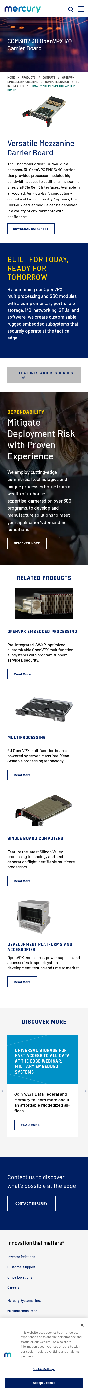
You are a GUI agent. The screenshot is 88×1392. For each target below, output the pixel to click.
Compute (49, 77)
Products (29, 77)
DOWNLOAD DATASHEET (31, 228)
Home (11, 77)
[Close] (82, 1325)
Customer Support (21, 1267)
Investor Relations (21, 1257)
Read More (30, 1125)
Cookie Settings (44, 1369)
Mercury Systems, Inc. (24, 1300)
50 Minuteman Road (22, 1311)
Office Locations (19, 1277)
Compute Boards (57, 81)
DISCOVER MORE (27, 543)
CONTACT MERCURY (31, 1203)
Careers (13, 1287)
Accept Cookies (44, 1383)
